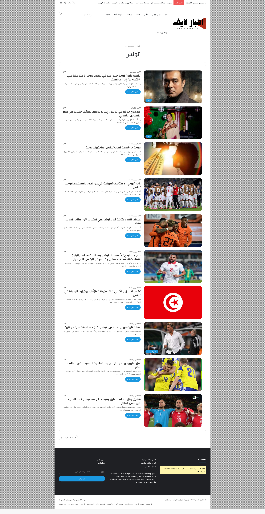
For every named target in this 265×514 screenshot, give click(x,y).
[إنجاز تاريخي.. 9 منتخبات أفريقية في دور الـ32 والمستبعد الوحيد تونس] (173, 194)
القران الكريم (150, 466)
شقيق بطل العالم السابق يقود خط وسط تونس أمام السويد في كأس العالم (104, 401)
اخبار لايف (168, 500)
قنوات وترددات (162, 32)
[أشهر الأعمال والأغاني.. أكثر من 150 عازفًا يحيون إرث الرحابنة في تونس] (173, 302)
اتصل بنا (62, 500)
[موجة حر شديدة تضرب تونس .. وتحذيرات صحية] (173, 158)
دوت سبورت (73, 504)
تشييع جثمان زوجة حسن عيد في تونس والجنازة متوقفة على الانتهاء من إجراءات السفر (104, 77)
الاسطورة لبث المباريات (96, 504)
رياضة (129, 14)
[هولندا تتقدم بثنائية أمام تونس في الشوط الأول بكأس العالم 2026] (173, 230)
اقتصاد (138, 14)
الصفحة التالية (70, 438)
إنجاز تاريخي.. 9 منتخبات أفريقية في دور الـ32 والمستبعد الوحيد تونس (103, 185)
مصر (166, 14)
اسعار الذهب (139, 504)
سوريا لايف (101, 460)
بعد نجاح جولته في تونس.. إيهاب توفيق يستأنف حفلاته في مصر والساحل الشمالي (102, 113)
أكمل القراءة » (133, 92)
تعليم (146, 14)
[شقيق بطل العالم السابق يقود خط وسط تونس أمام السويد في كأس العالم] (173, 410)
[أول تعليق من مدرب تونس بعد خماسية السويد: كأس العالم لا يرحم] (173, 374)
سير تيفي (63, 504)
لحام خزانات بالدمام (148, 463)
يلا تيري (110, 504)
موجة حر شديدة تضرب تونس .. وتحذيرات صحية (113, 147)
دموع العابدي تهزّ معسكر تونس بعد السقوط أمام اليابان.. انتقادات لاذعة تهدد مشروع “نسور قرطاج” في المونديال (106, 257)
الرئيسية (134, 46)
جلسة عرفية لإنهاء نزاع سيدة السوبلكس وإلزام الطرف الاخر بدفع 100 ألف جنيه (142, 3)
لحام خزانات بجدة (149, 460)
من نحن (69, 500)
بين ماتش (129, 504)
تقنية (108, 14)
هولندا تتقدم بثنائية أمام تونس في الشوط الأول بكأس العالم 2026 (103, 221)
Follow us (202, 459)
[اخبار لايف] (189, 23)
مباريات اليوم (119, 14)
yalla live (101, 463)
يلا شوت (149, 504)
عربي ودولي (156, 14)
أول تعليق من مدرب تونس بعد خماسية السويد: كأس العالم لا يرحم (104, 365)
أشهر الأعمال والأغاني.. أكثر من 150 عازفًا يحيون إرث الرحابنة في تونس (102, 293)
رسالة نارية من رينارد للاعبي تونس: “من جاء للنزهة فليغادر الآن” (103, 327)
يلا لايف (82, 504)
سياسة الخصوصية (79, 500)
